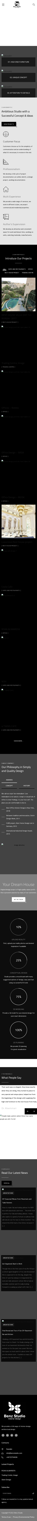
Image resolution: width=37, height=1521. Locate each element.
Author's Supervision (14, 224)
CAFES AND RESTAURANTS (17, 269)
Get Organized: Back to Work (12, 1263)
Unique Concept (18, 77)
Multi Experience (12, 196)
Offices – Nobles (10, 407)
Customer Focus (11, 141)
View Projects (9, 124)
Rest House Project (12, 272)
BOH (4, 681)
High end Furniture (18, 62)
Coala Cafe (7, 586)
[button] (34, 1111)
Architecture (8, 1193)
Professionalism (11, 169)
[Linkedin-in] (11, 1435)
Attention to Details (18, 93)
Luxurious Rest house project (17, 542)
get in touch (18, 899)
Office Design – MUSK (13, 497)
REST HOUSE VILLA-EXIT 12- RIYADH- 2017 (17, 317)
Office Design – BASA (13, 452)
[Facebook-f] (3, 1435)
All (4, 269)
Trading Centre (27, 272)
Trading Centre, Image (13, 363)
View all (7, 1183)
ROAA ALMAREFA (11, 629)
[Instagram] (16, 1435)
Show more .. (18, 741)
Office (30, 269)
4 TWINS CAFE (9, 726)
